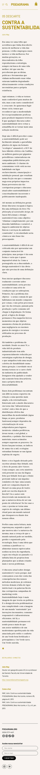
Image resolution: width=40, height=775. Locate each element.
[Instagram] (4, 766)
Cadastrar (9, 758)
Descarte (11, 16)
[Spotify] (9, 766)
